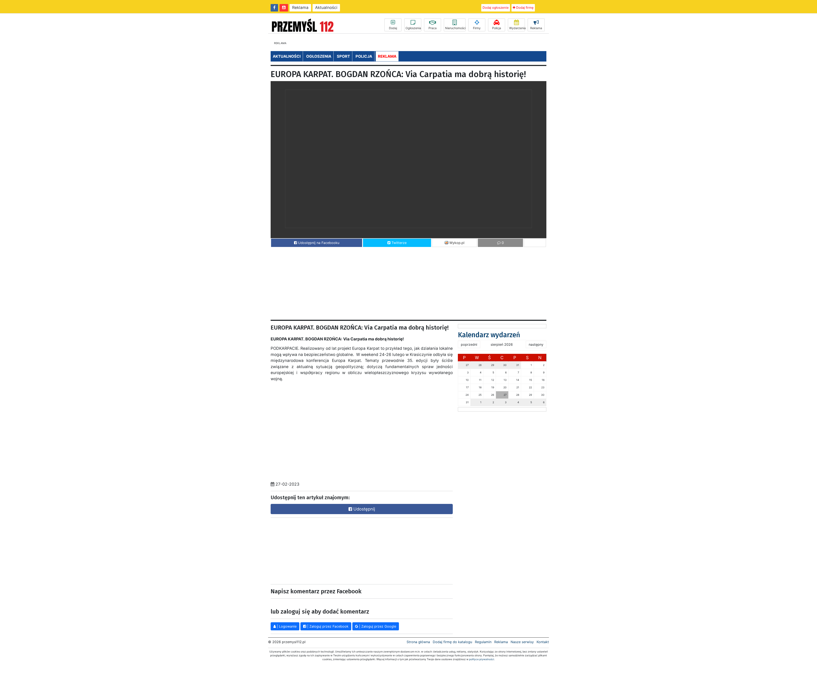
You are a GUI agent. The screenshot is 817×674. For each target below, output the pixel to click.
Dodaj (393, 28)
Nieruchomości (455, 28)
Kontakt (543, 642)
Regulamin (483, 642)
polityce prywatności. (482, 659)
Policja (496, 28)
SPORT (343, 56)
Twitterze (398, 243)
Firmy (477, 28)
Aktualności (326, 7)
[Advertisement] (398, 281)
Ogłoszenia (413, 28)
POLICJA (364, 56)
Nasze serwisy (522, 642)
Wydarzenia (517, 28)
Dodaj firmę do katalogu (452, 642)
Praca (432, 28)
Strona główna (418, 642)
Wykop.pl (456, 243)
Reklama (300, 7)
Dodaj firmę (524, 8)
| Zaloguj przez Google (377, 626)
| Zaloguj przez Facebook (327, 626)
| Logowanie (286, 626)
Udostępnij (363, 509)
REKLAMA (387, 56)
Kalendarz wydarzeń (489, 335)
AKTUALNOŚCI (287, 56)
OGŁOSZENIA (318, 56)
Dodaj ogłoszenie (496, 8)
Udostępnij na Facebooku (318, 243)
